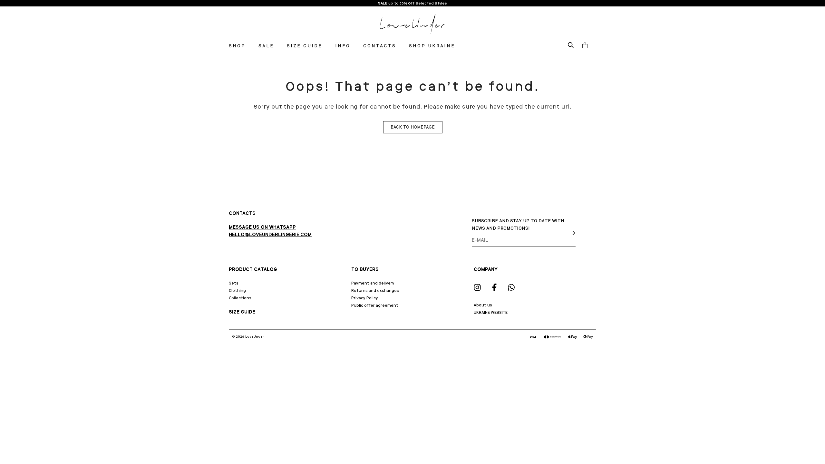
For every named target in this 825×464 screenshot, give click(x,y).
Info (342, 46)
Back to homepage (413, 127)
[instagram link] (477, 287)
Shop (237, 46)
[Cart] (585, 45)
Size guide (304, 46)
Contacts (379, 46)
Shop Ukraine (432, 46)
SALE (382, 3)
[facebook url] (494, 287)
